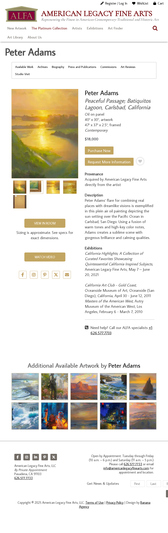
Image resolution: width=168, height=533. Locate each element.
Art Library (15, 37)
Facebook (17, 457)
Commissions (108, 67)
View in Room (45, 223)
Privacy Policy (115, 502)
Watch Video (45, 257)
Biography (58, 67)
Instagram (26, 457)
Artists (77, 28)
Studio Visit (22, 74)
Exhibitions (95, 28)
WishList (142, 3)
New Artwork (16, 28)
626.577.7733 (23, 478)
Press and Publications (82, 67)
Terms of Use (94, 502)
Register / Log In (116, 3)
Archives (42, 67)
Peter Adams (101, 92)
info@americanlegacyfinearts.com (126, 468)
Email (67, 275)
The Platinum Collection (49, 28)
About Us (35, 37)
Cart (161, 3)
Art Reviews (128, 67)
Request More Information (109, 161)
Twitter (56, 275)
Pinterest (44, 457)
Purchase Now (99, 150)
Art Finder (115, 28)
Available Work (24, 67)
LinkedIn (35, 457)
